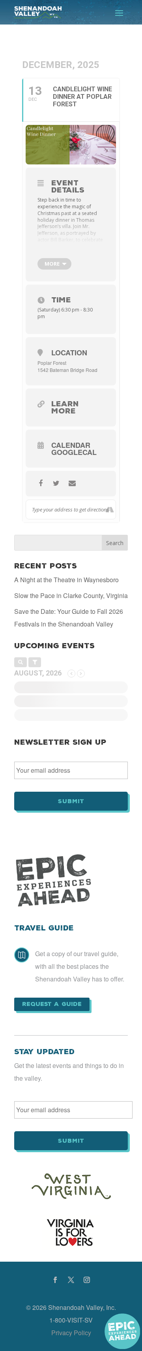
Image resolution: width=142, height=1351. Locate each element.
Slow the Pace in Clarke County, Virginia (71, 595)
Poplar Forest (51, 362)
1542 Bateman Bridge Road (67, 369)
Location (69, 352)
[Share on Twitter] (56, 484)
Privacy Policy (71, 1332)
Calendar (70, 445)
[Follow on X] (71, 1280)
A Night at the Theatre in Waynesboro (66, 579)
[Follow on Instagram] (86, 1280)
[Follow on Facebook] (55, 1280)
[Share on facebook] (40, 484)
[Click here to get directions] (109, 509)
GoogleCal (74, 452)
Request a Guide (52, 1004)
